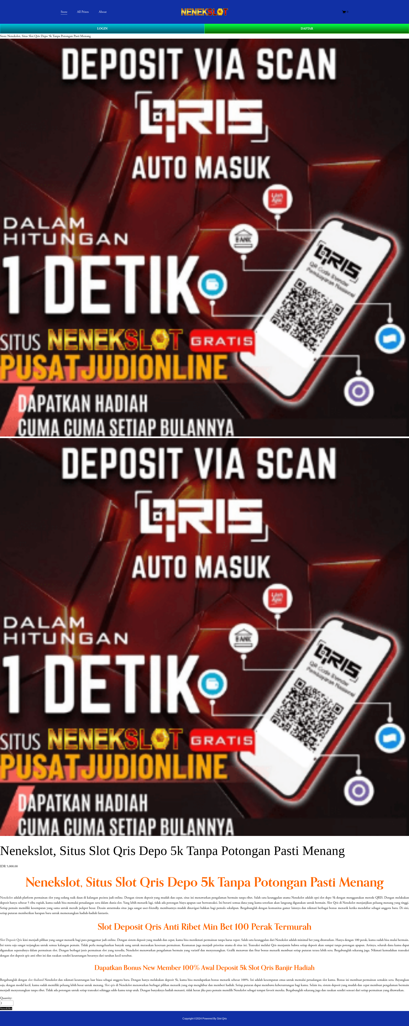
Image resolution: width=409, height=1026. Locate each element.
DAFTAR (307, 29)
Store (3, 36)
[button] (6, 1008)
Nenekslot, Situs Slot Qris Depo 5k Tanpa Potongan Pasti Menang (49, 36)
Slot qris (110, 985)
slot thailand (36, 980)
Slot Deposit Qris (11, 940)
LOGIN (102, 29)
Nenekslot (6, 898)
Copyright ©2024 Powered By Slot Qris (204, 1018)
